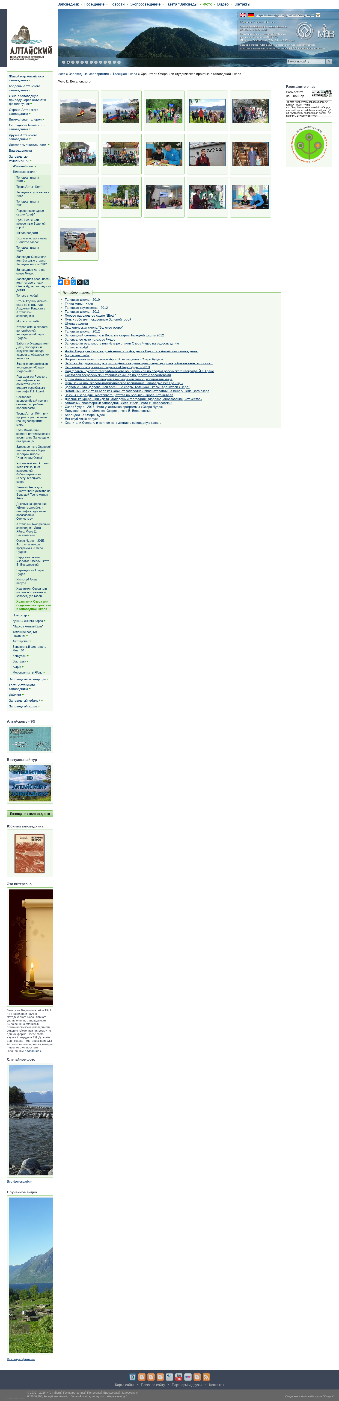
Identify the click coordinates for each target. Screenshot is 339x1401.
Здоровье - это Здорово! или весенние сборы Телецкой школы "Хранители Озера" (127, 387)
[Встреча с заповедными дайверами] (78, 154)
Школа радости (76, 323)
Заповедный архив (23, 706)
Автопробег (21, 641)
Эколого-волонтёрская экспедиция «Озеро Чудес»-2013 (107, 367)
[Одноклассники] (67, 282)
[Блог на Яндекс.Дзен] (160, 1377)
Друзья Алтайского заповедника (23, 137)
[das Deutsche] (251, 15)
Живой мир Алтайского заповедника (26, 78)
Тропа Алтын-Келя (79, 304)
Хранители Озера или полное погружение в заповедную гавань (113, 422)
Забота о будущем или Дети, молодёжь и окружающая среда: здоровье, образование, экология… (139, 363)
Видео (223, 4)
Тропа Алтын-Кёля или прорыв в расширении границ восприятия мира (118, 379)
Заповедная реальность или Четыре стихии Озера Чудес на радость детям (122, 343)
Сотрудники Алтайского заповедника (27, 127)
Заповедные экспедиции (27, 679)
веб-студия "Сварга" (321, 1396)
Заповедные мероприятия (89, 74)
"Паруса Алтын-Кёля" (28, 626)
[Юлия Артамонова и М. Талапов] (250, 197)
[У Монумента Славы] (121, 197)
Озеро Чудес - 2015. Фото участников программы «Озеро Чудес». (115, 407)
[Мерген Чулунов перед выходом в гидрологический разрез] (207, 154)
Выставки (19, 661)
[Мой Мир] (73, 282)
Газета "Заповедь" (182, 4)
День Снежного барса (28, 621)
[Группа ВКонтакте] (132, 1377)
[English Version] (243, 15)
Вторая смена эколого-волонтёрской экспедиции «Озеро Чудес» (114, 359)
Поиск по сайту (153, 1385)
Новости (117, 4)
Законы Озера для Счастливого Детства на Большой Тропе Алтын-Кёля (119, 395)
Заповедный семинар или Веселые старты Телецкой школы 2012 (114, 335)
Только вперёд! (76, 347)
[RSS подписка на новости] (206, 1377)
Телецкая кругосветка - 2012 (86, 307)
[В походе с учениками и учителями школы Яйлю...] (121, 111)
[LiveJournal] (86, 282)
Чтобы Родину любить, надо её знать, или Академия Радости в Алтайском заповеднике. (131, 351)
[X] (80, 282)
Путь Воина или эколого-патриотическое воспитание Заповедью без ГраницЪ (124, 383)
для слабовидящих (300, 15)
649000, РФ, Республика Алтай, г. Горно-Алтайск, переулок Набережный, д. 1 (77, 1396)
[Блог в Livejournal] (169, 1377)
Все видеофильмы (21, 1359)
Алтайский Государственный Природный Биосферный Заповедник (93, 1392)
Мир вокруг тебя (77, 355)
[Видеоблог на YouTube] (178, 1377)
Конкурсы (19, 656)
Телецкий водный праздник (25, 633)
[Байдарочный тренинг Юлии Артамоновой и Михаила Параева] (78, 111)
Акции (17, 667)
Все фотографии (20, 1181)
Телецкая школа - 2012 (82, 331)
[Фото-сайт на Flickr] (188, 1377)
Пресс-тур (20, 615)
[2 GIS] (197, 1377)
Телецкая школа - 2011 (82, 311)
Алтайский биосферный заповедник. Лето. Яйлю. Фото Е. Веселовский (118, 403)
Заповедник (68, 4)
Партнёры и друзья (187, 1385)
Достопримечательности (28, 145)
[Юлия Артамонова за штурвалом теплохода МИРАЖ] (207, 197)
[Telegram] (142, 1377)
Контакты (242, 4)
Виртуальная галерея (25, 119)
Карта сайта (124, 1385)
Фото (207, 4)
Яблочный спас (23, 166)
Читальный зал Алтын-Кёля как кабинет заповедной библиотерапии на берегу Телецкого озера (137, 391)
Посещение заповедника (30, 813)
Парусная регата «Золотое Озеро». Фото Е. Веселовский (108, 410)
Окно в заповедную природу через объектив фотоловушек (27, 100)
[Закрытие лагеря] (121, 154)
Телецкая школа (125, 74)
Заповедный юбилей (24, 700)
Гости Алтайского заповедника (22, 687)
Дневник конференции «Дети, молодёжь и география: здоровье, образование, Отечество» (133, 399)
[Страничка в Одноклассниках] (151, 1377)
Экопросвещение (145, 4)
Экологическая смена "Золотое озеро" (94, 327)
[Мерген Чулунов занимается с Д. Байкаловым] (164, 154)
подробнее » (33, 1051)
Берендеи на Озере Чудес (85, 415)
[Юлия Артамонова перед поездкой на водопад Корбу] (78, 240)
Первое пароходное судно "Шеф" (90, 315)
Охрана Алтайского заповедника (23, 111)
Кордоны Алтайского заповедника (24, 88)
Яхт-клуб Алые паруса (81, 419)
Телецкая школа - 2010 (82, 299)
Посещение (94, 4)
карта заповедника (270, 15)
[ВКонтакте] (60, 282)
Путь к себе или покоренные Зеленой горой (98, 319)
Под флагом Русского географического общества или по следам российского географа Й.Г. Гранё (139, 371)
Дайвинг (15, 695)
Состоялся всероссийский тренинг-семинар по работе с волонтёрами (118, 375)
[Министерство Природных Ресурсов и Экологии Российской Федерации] (318, 15)
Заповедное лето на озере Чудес (90, 339)
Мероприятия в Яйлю (27, 672)
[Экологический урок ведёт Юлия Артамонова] (164, 197)
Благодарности (20, 150)
